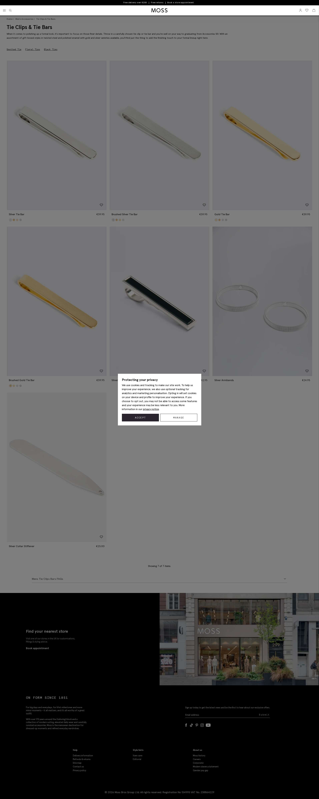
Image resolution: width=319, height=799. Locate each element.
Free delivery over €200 (135, 2)
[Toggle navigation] (4, 11)
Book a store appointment (180, 3)
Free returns (157, 2)
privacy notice (151, 409)
